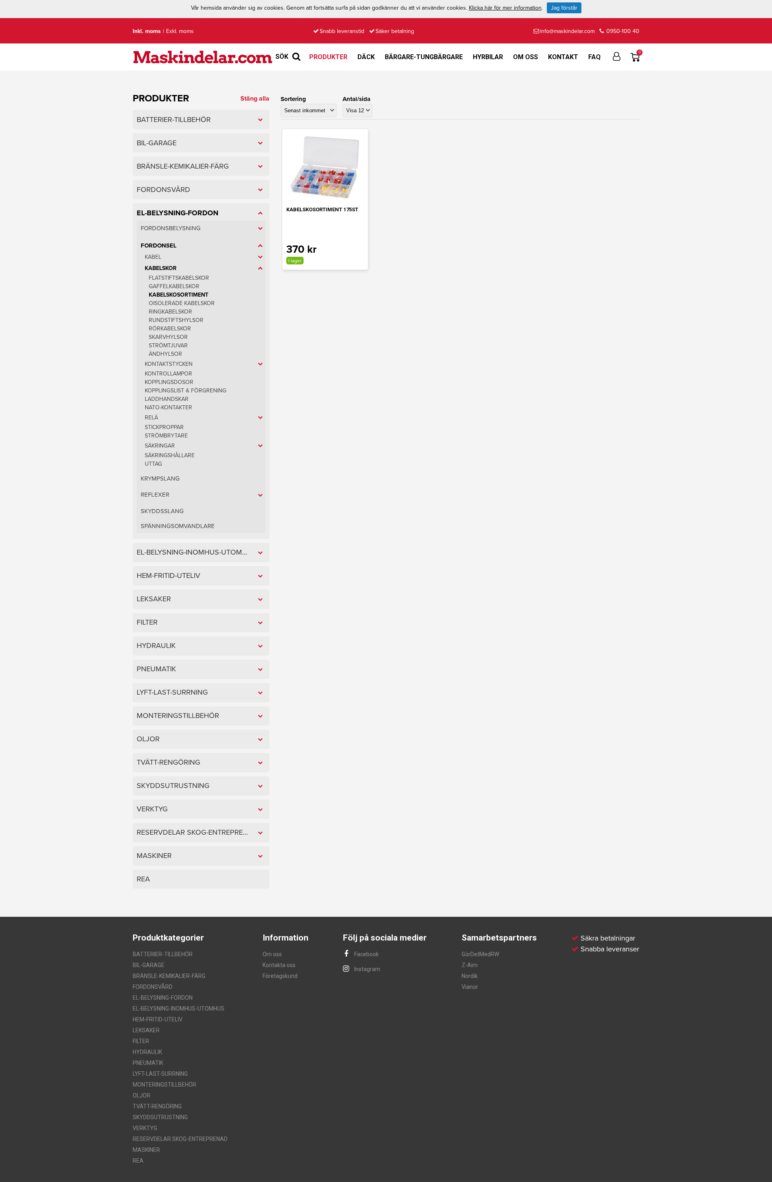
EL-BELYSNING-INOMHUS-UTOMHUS (178, 1008)
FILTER (141, 1041)
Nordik (470, 976)
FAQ (594, 57)
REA (138, 1160)
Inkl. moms (147, 31)
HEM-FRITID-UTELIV (158, 1019)
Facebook (366, 954)
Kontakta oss (279, 965)
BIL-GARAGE (148, 965)
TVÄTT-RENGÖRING (157, 1106)
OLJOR (141, 1095)
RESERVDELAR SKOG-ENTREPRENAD (180, 1139)
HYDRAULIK (147, 1052)
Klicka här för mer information (505, 7)
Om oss (525, 57)
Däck (366, 57)
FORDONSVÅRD (152, 987)
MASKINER (146, 1150)
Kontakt (563, 57)
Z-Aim (470, 965)
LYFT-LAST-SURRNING (160, 1074)
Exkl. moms (180, 31)
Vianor (470, 987)
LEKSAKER (146, 1030)
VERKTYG (145, 1128)
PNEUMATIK (148, 1063)
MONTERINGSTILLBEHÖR (164, 1084)
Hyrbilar (488, 57)
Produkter (328, 57)
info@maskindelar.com (567, 31)
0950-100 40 (622, 31)
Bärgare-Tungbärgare (424, 57)
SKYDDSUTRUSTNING (160, 1117)
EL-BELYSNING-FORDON (163, 997)
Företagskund (280, 976)
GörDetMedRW (480, 954)
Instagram (366, 969)
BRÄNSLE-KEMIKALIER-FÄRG (169, 976)
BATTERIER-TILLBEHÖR (163, 954)
